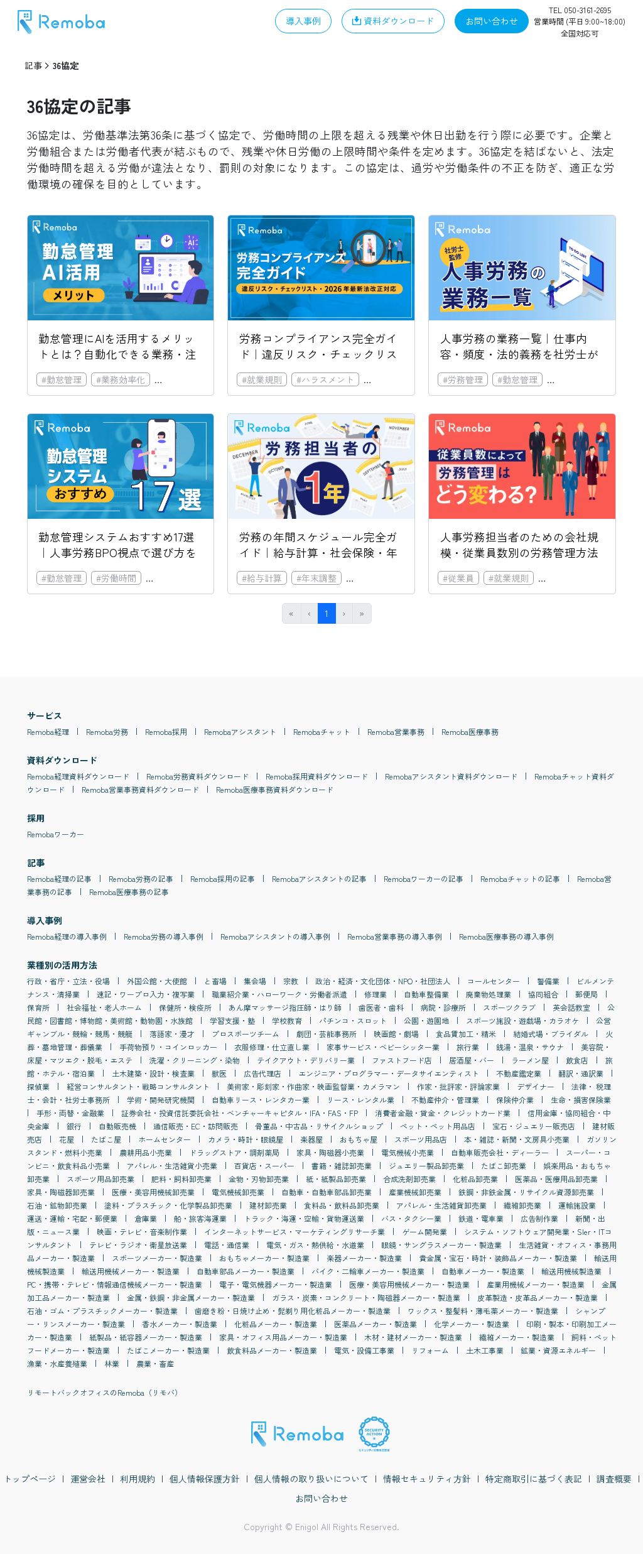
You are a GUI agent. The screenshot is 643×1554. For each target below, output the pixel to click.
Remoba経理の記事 (59, 878)
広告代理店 (262, 1073)
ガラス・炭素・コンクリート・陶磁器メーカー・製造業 (366, 1297)
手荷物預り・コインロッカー (168, 1046)
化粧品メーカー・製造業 (275, 1323)
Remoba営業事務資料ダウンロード (140, 789)
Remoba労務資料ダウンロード (197, 776)
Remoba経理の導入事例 (67, 936)
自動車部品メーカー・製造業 (245, 1271)
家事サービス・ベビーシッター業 (383, 1046)
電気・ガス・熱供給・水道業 (315, 1244)
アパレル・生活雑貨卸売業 (441, 1205)
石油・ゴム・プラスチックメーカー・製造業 (102, 1310)
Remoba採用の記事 (222, 878)
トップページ (29, 1478)
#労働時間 (116, 578)
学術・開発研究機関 (161, 1099)
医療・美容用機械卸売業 (153, 1192)
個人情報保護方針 (205, 1478)
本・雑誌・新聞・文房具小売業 (517, 1139)
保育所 (38, 1007)
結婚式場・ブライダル (550, 1033)
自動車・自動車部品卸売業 (326, 1192)
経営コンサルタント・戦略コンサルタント (138, 1086)
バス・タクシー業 (411, 1218)
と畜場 (215, 980)
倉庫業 (145, 1218)
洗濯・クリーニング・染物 (194, 1060)
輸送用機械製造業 (571, 1271)
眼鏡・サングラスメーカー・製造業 (441, 1244)
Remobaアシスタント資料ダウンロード (451, 776)
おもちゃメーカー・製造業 (264, 1257)
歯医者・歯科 (381, 1007)
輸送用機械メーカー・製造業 (131, 1271)
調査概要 (614, 1478)
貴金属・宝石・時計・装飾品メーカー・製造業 (498, 1257)
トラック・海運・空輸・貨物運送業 (304, 1218)
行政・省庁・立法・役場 (68, 980)
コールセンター (493, 980)
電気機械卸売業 (238, 1192)
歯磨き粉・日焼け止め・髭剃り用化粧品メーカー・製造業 (293, 1310)
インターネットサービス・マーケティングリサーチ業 (294, 1231)
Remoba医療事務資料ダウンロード (274, 789)
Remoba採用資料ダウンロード (317, 776)
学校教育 (287, 1020)
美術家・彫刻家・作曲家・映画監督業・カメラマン (313, 1086)
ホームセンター (164, 1139)
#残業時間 (171, 578)
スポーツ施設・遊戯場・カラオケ (522, 1020)
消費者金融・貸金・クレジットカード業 (443, 1112)
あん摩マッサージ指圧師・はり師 (285, 1007)
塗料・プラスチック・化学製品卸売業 (168, 1205)
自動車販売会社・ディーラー (500, 1152)
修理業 (375, 994)
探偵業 (38, 1086)
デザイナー (535, 1086)
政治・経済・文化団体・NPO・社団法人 (382, 980)
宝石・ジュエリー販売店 (533, 1126)
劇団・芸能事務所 (326, 1033)
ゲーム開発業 (424, 1231)
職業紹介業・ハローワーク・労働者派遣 (279, 994)
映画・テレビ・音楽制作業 (142, 1231)
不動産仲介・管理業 (445, 1099)
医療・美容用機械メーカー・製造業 (409, 1284)
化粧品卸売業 (475, 1178)
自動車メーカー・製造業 (482, 1271)
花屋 (66, 1139)
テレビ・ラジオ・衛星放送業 (138, 1244)
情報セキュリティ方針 (427, 1478)
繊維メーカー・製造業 (516, 1337)
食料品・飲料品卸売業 (341, 1205)
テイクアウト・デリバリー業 (306, 1060)
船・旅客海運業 (200, 1218)
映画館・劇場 (396, 1033)
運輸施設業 (577, 1205)
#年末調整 (316, 578)
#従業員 (458, 578)
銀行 (74, 1126)
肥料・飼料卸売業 (181, 1178)
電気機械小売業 (407, 1152)
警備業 (548, 980)
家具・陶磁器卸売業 (61, 1192)
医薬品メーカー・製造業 (375, 1323)
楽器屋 (311, 1139)
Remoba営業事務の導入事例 (394, 936)
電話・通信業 (226, 1244)
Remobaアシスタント (240, 731)
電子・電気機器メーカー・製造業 (275, 1284)
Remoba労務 (107, 731)
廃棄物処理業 (488, 994)
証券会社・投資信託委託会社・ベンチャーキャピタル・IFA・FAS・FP (239, 1112)
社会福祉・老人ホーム (104, 1007)
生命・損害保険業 (581, 1099)
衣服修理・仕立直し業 (272, 1046)
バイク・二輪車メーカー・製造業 (367, 1271)
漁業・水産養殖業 (57, 1363)
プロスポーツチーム (245, 1033)
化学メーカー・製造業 (471, 1323)
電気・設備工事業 (364, 1350)
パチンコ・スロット (353, 1020)
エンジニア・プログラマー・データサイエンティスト (388, 1073)
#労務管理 (463, 379)
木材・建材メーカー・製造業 (413, 1337)
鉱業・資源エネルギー (558, 1350)
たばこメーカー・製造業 (168, 1350)
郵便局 (586, 994)
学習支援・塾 (232, 1020)
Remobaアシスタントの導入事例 (275, 936)
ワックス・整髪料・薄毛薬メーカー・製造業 (483, 1310)
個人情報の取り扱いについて (311, 1478)
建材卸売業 (268, 1205)
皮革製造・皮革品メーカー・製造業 (537, 1297)
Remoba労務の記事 (141, 878)
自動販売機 (117, 1126)
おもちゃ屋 (358, 1139)
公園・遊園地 (426, 1020)
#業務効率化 (120, 379)
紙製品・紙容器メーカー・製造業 (145, 1337)
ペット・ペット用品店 (437, 1126)
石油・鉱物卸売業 (57, 1205)
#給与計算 (262, 578)
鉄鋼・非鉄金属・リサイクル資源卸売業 (526, 1192)
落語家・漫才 (172, 1033)
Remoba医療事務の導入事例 (506, 936)
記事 (33, 65)
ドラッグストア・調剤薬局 (234, 1152)
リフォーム (430, 1350)
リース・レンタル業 (360, 1099)
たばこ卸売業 (503, 1165)
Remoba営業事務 (395, 731)
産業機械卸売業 (415, 1192)
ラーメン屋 (530, 1060)
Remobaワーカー (55, 834)
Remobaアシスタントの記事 (319, 878)
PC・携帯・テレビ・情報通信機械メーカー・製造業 (114, 1284)
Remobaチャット (321, 731)
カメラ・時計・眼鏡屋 (245, 1139)
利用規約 (137, 1478)
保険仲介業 (515, 1099)
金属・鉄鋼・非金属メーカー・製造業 (191, 1297)
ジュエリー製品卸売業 (426, 1165)
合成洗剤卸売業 (409, 1178)
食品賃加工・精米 (466, 1033)
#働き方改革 (183, 379)
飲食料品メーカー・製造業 (272, 1350)
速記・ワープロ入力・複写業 (146, 994)
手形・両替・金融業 (70, 1112)
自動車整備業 (426, 994)
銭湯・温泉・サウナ (530, 1046)
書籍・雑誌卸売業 (341, 1165)
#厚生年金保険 (572, 578)
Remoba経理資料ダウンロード (78, 776)
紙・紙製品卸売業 (336, 1178)
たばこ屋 (106, 1139)
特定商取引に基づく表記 (533, 1478)
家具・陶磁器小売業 (330, 1152)
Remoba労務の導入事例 (163, 936)
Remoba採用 (166, 731)
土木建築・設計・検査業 (153, 1073)
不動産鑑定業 (518, 1073)
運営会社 (87, 1478)
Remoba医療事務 (470, 731)
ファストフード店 (402, 1060)
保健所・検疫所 (185, 1007)
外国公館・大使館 (157, 980)
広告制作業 (539, 1218)
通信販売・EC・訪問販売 (195, 1126)
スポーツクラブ (509, 1007)
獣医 (219, 1073)
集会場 (255, 980)
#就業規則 (262, 379)
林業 (111, 1363)
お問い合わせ (321, 1498)
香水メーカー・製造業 (179, 1323)
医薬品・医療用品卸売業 (556, 1178)
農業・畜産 (155, 1363)
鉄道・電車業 (481, 1218)
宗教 (290, 980)
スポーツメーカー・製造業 (157, 1257)
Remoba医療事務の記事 (129, 891)
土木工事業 (485, 1350)
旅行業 (468, 1046)
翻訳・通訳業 (580, 1073)
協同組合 (543, 994)
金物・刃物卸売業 (259, 1178)
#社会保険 (389, 379)
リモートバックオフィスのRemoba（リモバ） (104, 1392)
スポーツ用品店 (420, 1139)
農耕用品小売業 (145, 1152)
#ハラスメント (325, 379)
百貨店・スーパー (264, 1165)
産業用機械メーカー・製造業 (536, 1284)
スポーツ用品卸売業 (100, 1178)
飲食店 (577, 1060)
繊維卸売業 (522, 1205)
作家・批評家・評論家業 (458, 1086)
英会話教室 (571, 1007)
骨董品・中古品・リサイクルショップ (319, 1126)
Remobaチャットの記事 (520, 878)
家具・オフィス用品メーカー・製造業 (283, 1337)
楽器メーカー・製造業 (364, 1257)
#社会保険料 (375, 578)
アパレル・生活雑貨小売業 (172, 1165)
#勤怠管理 (61, 379)
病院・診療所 (443, 1007)
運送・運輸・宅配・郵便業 (72, 1218)
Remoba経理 (48, 731)
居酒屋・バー (471, 1060)
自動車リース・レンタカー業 (261, 1099)
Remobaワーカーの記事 (423, 878)
